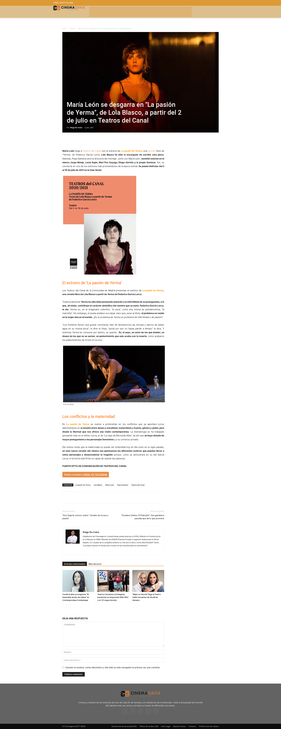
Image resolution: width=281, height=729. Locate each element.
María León (109, 485)
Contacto (192, 726)
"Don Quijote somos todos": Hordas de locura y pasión (85, 517)
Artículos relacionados (74, 564)
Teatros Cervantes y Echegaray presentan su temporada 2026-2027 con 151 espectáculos (112, 597)
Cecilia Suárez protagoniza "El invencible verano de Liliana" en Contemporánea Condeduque (75, 597)
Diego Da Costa (76, 127)
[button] (206, 3)
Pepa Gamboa (122, 485)
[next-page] (69, 606)
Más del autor (95, 564)
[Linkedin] (79, 141)
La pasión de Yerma (82, 485)
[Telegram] (85, 141)
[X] (72, 141)
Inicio (64, 28)
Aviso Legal (165, 726)
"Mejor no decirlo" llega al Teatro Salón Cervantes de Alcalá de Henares (146, 597)
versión (151, 150)
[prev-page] (64, 606)
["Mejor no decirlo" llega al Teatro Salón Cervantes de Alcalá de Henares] (148, 581)
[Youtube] (156, 711)
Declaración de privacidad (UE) (124, 726)
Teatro (72, 28)
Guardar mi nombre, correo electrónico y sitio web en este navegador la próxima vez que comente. (112, 667)
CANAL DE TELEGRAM (95, 474)
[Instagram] (85, 550)
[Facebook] (65, 141)
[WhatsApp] (92, 141)
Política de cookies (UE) (148, 726)
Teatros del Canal (92, 150)
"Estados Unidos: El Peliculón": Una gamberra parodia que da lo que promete (142, 517)
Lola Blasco (98, 485)
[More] (99, 141)
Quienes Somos (179, 726)
